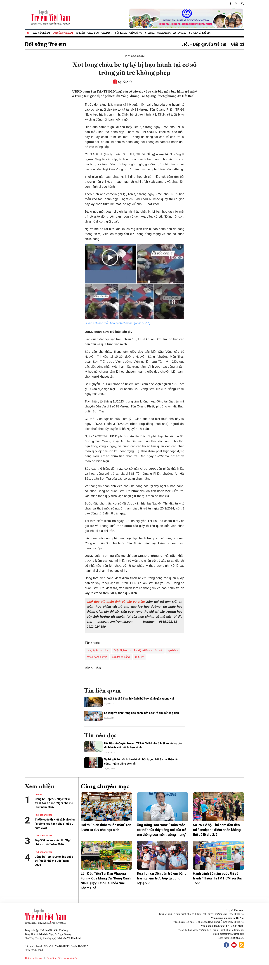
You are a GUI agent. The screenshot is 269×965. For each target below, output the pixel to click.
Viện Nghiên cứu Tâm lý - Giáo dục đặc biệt (138, 650)
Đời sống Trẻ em (63, 32)
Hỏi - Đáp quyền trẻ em (204, 44)
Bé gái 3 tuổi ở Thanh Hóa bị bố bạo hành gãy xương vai (139, 698)
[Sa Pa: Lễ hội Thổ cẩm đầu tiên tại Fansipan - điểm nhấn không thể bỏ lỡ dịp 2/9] (218, 806)
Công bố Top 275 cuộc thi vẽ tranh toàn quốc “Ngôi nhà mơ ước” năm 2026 (54, 803)
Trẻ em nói (164, 32)
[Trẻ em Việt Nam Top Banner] (162, 18)
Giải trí (237, 44)
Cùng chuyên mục (105, 786)
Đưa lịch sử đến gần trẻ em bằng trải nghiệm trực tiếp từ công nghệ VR (161, 878)
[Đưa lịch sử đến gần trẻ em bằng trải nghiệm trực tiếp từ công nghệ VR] (162, 855)
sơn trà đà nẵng (121, 657)
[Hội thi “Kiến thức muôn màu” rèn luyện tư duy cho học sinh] (106, 806)
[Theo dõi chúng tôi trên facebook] (230, 3)
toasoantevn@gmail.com (232, 933)
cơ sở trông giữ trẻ (97, 657)
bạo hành (173, 650)
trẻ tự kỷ (139, 657)
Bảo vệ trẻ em (41, 32)
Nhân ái (150, 32)
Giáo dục (93, 32)
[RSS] (236, 3)
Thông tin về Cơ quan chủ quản (61, 958)
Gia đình (106, 32)
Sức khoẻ (121, 32)
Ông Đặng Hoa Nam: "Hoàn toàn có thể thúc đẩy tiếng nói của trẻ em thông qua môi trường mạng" (161, 830)
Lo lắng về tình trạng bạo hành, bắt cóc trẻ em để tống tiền (141, 712)
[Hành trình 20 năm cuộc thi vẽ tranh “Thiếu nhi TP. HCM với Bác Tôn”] (218, 855)
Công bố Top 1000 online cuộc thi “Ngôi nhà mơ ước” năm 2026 (54, 860)
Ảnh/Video (179, 32)
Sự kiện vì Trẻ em (199, 32)
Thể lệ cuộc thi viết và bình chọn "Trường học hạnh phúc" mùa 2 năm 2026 (55, 823)
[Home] (28, 33)
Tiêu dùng (135, 32)
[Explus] (134, 677)
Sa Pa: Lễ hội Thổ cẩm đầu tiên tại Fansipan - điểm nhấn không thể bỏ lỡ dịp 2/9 (217, 830)
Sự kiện (80, 32)
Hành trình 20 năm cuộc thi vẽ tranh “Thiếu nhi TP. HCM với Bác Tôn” (218, 878)
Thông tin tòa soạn (34, 958)
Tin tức (39, 794)
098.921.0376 (237, 938)
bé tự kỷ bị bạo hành (98, 650)
